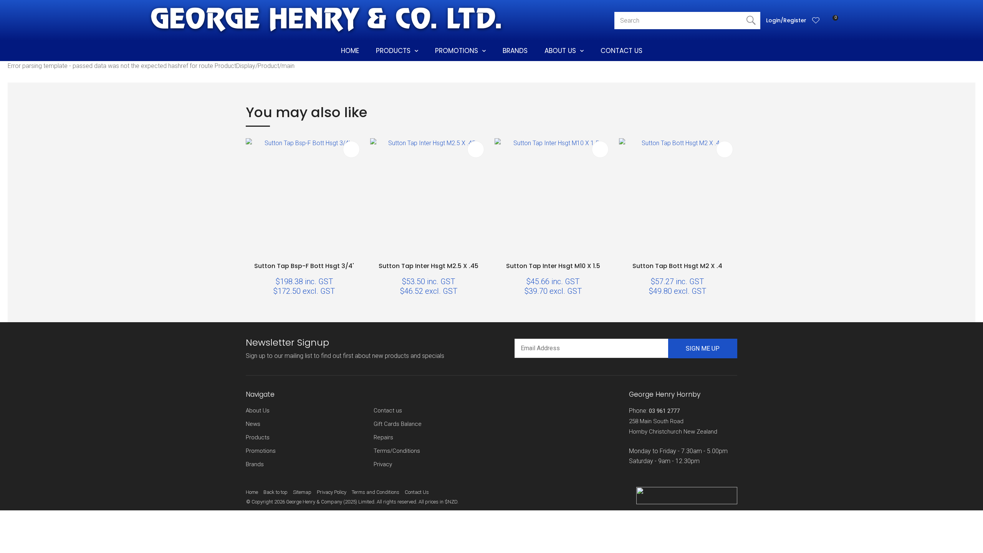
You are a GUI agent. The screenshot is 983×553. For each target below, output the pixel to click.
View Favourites (816, 20)
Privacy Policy (331, 492)
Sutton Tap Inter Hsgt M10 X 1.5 (553, 266)
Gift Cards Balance (398, 424)
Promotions (456, 50)
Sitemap (302, 492)
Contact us (388, 410)
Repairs (383, 437)
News (253, 424)
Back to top (275, 492)
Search (751, 20)
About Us (560, 50)
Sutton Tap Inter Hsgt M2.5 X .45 (428, 266)
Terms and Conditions (375, 492)
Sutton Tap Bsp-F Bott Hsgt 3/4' (304, 266)
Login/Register (786, 20)
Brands (515, 50)
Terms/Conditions (397, 450)
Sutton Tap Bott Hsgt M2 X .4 (677, 266)
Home (350, 50)
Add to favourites (351, 149)
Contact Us (621, 50)
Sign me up (703, 348)
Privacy (383, 464)
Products (393, 50)
